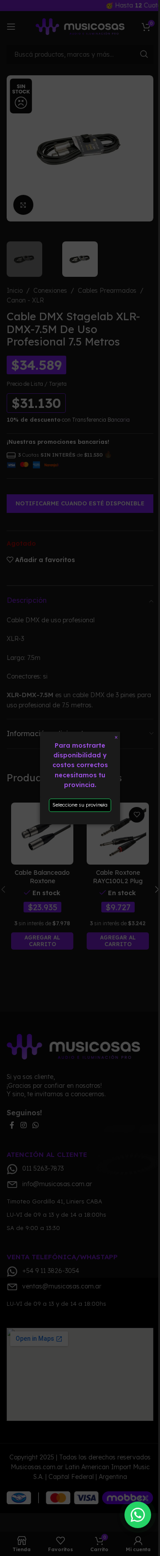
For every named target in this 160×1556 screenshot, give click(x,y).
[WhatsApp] (137, 1515)
